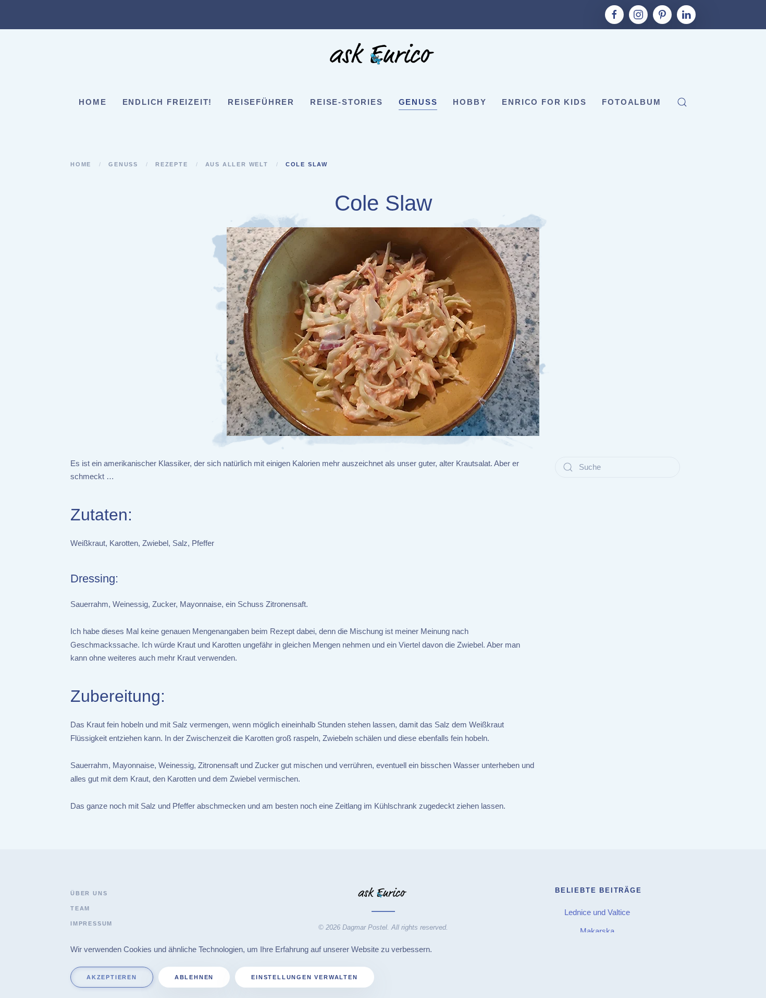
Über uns (88, 893)
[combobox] (617, 467)
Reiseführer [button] (261, 102)
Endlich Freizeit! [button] (167, 102)
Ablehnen (194, 977)
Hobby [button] (469, 102)
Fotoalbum (631, 102)
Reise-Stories (346, 102)
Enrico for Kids (544, 102)
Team (80, 908)
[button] (682, 102)
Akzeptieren (112, 977)
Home (92, 102)
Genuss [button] (418, 102)
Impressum (91, 923)
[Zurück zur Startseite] (383, 55)
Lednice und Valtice (598, 912)
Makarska (598, 931)
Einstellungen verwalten (304, 977)
